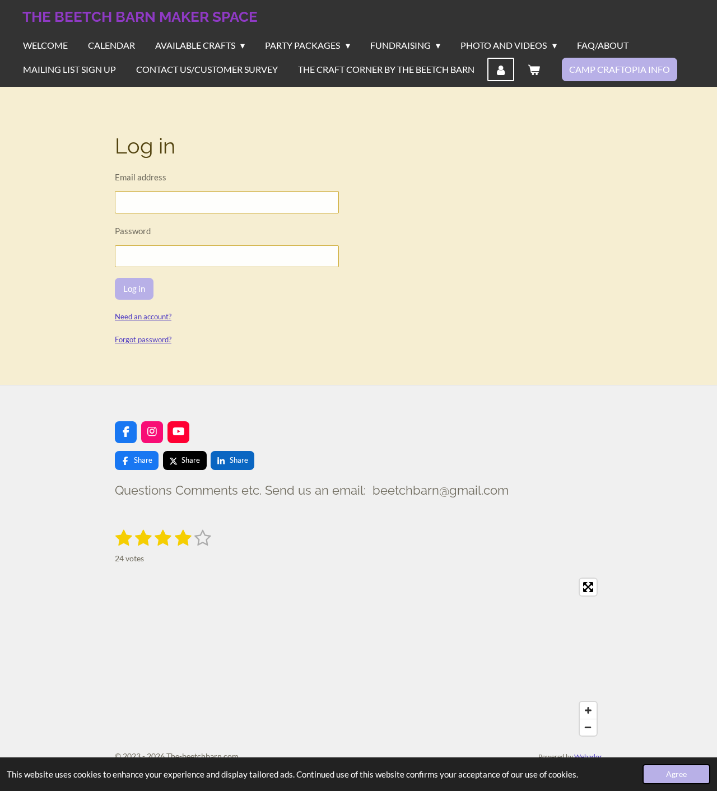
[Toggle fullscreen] (588, 587)
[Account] (500, 69)
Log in (134, 288)
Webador (588, 756)
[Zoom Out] (588, 727)
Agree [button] (676, 774)
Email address (140, 177)
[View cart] (533, 69)
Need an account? (143, 316)
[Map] (358, 657)
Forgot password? (143, 339)
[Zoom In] (588, 710)
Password (133, 231)
